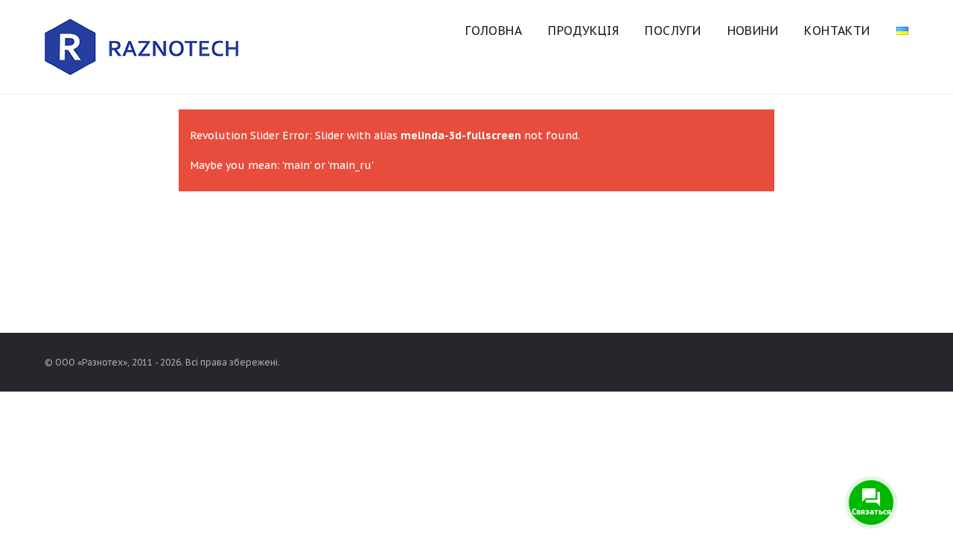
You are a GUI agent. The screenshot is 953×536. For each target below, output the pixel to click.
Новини (752, 30)
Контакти (837, 30)
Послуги (673, 30)
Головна (493, 30)
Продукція (583, 30)
